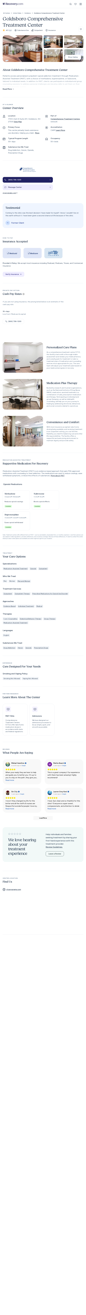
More (37, 133)
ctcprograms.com (9, 193)
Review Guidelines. (54, 847)
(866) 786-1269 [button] (14, 321)
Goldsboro (27, 13)
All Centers (6, 13)
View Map (18, 122)
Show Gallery (73, 57)
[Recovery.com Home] (13, 4)
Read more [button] (9, 780)
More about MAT (57, 476)
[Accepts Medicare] (33, 253)
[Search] (70, 4)
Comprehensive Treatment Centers (65, 119)
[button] (80, 4)
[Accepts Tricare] (53, 253)
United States (17, 13)
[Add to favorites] (80, 29)
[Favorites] (75, 4)
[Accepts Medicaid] (12, 253)
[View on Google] (7, 764)
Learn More (60, 130)
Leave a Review (54, 854)
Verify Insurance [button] (12, 274)
